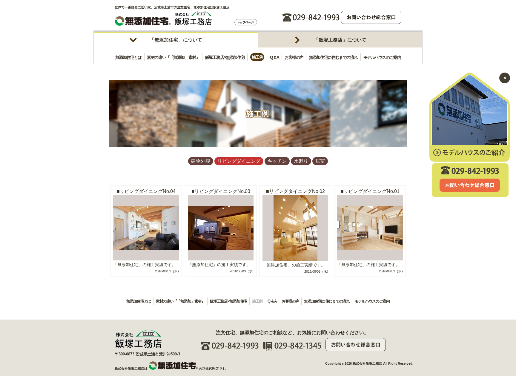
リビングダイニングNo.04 (148, 191)
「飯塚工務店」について (340, 39)
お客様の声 (294, 57)
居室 (320, 161)
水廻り (301, 161)
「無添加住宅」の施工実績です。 (144, 264)
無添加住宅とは (128, 57)
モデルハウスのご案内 (382, 57)
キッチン (277, 161)
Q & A (274, 57)
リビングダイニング (238, 161)
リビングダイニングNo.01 (372, 191)
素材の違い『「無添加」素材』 (173, 57)
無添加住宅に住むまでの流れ (333, 57)
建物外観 (200, 161)
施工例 (257, 57)
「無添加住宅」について (176, 39)
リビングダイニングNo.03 (222, 191)
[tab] (176, 40)
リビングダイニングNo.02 (297, 191)
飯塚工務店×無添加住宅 (225, 57)
